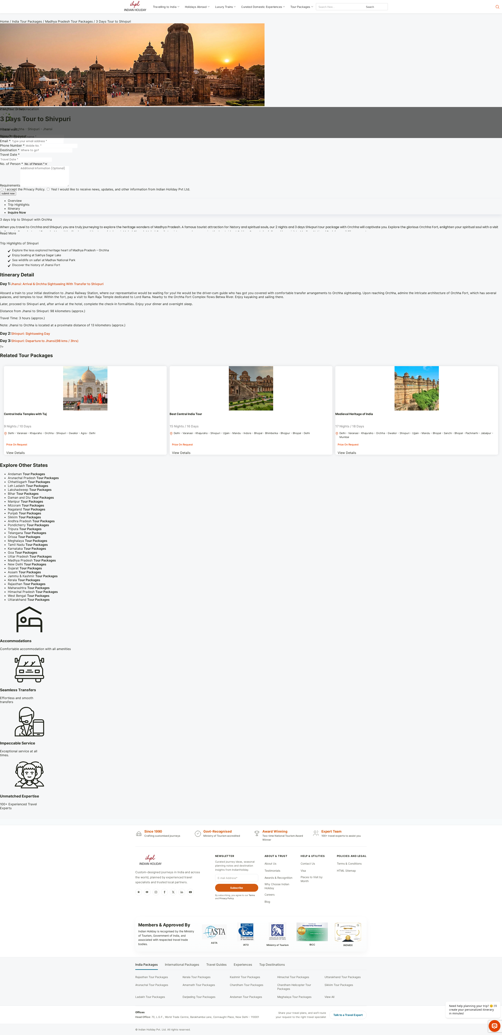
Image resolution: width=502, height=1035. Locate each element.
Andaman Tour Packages (246, 996)
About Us (270, 863)
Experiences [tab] (243, 964)
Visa (303, 870)
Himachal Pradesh (33, 592)
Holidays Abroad (196, 6)
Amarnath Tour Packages (199, 985)
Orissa (24, 537)
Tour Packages (300, 6)
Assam (24, 572)
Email (5, 141)
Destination (9, 150)
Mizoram (26, 505)
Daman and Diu (31, 497)
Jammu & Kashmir (33, 576)
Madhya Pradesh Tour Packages (69, 21)
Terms (252, 895)
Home (4, 21)
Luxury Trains (224, 6)
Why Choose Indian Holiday (277, 886)
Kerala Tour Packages (196, 977)
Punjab (24, 513)
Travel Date (10, 154)
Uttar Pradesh (30, 556)
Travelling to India (164, 6)
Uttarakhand (29, 600)
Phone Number (12, 145)
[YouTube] (190, 892)
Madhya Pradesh (32, 560)
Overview (15, 201)
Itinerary (14, 208)
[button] (251, 284)
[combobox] (333, 6)
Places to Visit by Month (312, 879)
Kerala (24, 580)
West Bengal (28, 596)
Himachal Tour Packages (293, 977)
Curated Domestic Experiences (261, 6)
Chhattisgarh (29, 482)
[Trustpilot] (138, 892)
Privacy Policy (34, 189)
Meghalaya (27, 541)
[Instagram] (156, 892)
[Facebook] (164, 892)
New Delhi (27, 564)
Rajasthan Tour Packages (151, 977)
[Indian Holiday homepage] (150, 860)
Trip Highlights (18, 205)
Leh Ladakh (28, 486)
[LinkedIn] (181, 892)
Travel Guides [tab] (216, 964)
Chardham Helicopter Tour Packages (294, 986)
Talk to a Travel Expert (348, 1015)
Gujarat (25, 568)
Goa (22, 552)
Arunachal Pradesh (33, 478)
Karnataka (27, 548)
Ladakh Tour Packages (150, 996)
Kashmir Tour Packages (245, 977)
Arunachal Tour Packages (151, 985)
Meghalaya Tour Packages (294, 996)
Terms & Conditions (349, 863)
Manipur (25, 501)
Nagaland (26, 509)
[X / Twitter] (173, 892)
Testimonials (272, 870)
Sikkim (24, 517)
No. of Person (11, 164)
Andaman (26, 474)
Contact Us (308, 863)
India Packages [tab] (146, 964)
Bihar (23, 494)
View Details (15, 453)
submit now (8, 193)
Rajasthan (26, 584)
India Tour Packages (27, 21)
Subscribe (236, 887)
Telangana (27, 533)
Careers (270, 894)
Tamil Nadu (28, 545)
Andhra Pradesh (31, 521)
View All (329, 996)
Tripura (25, 529)
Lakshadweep (30, 490)
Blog (267, 901)
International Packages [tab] (182, 964)
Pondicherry (28, 525)
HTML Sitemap (346, 870)
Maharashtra (29, 588)
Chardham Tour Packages (246, 985)
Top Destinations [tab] (272, 964)
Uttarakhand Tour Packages (343, 977)
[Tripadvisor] (147, 892)
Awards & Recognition (278, 877)
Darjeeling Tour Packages (199, 996)
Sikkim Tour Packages (339, 985)
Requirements (10, 185)
